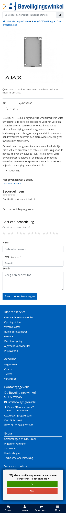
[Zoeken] (60, 15)
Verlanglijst (10, 378)
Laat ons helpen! (12, 183)
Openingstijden (12, 322)
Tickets (8, 374)
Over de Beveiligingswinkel (18, 317)
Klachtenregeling (13, 341)
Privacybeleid (11, 350)
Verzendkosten (12, 326)
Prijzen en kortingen (15, 443)
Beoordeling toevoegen (20, 296)
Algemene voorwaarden (17, 345)
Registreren (10, 364)
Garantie (9, 336)
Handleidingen (12, 453)
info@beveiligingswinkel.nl (22, 402)
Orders (8, 369)
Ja (32, 484)
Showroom (10, 448)
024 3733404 (14, 397)
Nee (32, 491)
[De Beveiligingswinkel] (33, 6)
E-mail (12, 256)
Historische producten (18, 21)
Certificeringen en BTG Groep (20, 438)
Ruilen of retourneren (16, 331)
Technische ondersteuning (18, 457)
